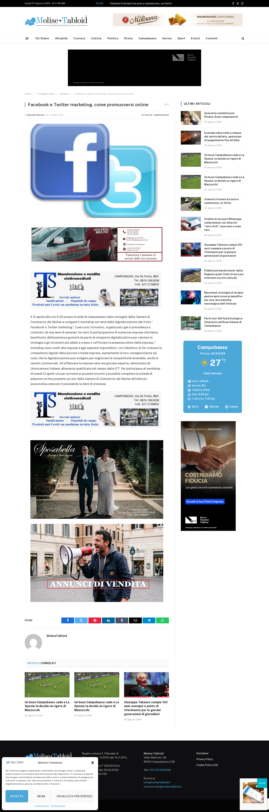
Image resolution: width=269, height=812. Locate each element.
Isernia (167, 38)
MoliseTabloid (35, 115)
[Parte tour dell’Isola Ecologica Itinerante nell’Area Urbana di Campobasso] (191, 323)
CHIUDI (262, 783)
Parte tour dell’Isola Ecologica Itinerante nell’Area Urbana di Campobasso (223, 322)
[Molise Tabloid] (61, 20)
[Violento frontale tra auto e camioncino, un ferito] (191, 204)
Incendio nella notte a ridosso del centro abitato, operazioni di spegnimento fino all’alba (223, 136)
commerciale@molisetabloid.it (163, 786)
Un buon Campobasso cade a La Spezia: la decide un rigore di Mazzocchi (47, 706)
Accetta (16, 796)
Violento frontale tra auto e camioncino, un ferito (141, 3)
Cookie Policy (42, 806)
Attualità (61, 38)
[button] (92, 762)
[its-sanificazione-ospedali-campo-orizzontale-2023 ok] (95, 307)
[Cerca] (242, 38)
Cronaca (79, 38)
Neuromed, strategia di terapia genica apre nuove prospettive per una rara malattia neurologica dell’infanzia (223, 298)
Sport (181, 38)
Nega (41, 796)
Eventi (195, 38)
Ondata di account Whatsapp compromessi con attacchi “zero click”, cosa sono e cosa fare (223, 224)
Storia (128, 38)
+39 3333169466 (159, 769)
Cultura (96, 38)
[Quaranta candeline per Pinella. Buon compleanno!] (191, 118)
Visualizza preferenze (74, 796)
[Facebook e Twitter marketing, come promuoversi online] (97, 171)
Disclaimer (202, 753)
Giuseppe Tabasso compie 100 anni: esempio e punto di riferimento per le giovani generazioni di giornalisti (146, 708)
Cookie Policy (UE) (207, 765)
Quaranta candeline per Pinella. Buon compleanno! (221, 115)
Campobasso (147, 38)
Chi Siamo (42, 38)
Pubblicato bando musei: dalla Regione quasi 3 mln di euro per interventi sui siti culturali (224, 274)
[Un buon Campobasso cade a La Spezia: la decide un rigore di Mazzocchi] (47, 684)
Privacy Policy (58, 806)
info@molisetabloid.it (157, 782)
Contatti (211, 38)
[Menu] (27, 38)
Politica (112, 38)
